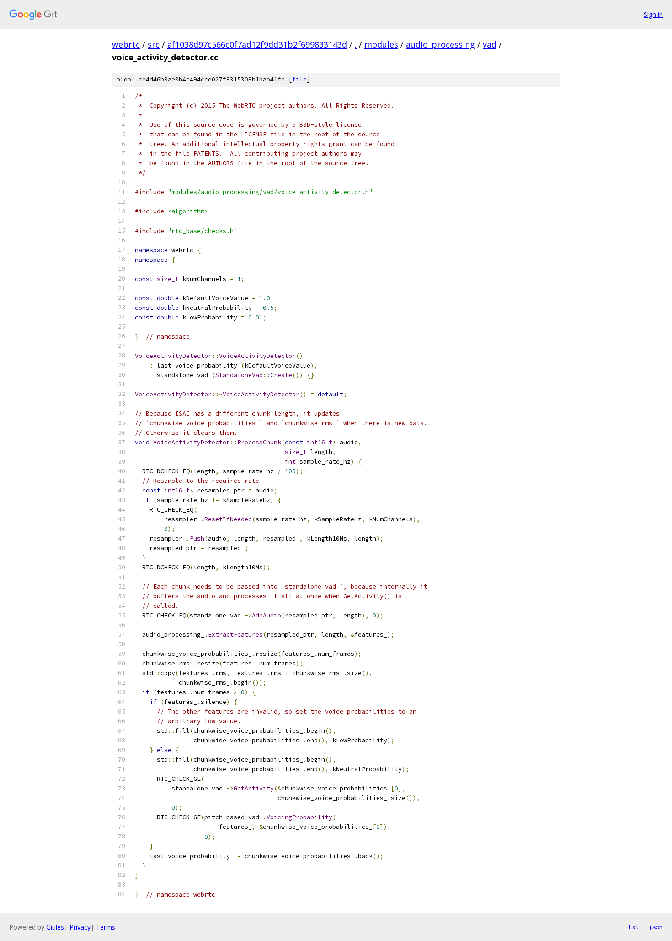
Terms (105, 927)
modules (381, 44)
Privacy (80, 927)
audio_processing (440, 44)
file (299, 79)
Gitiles (55, 927)
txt (633, 927)
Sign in (653, 14)
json (655, 927)
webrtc (126, 44)
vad (489, 44)
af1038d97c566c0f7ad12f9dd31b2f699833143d (257, 44)
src (154, 44)
